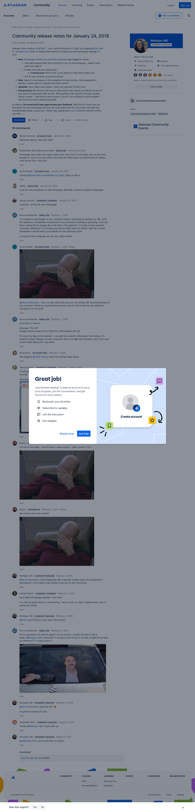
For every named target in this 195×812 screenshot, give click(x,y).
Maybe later (67, 433)
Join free (84, 433)
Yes (35, 807)
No (42, 807)
